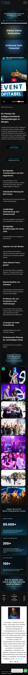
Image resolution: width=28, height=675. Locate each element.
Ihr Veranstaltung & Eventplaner (14, 598)
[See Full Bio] (23, 659)
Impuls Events (4, 598)
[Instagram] (13, 662)
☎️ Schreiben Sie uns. (7, 107)
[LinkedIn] (17, 662)
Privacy (9, 673)
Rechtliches (4, 673)
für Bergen (24, 598)
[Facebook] (11, 662)
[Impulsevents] (5, 2)
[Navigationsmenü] (25, 2)
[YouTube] (15, 662)
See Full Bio (19, 659)
